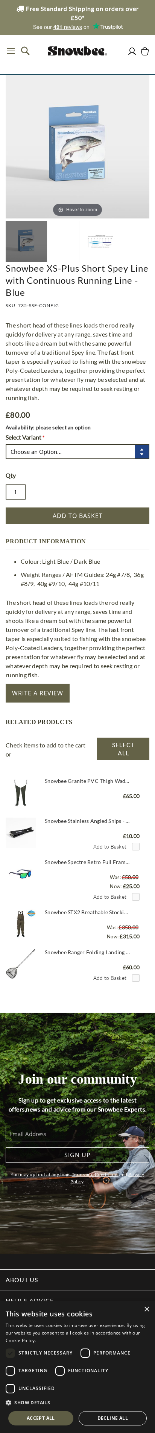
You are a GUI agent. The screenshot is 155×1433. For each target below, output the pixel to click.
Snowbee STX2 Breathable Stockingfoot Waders (87, 912)
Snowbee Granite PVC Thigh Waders (87, 781)
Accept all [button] (41, 1418)
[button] (77, 1403)
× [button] (146, 1309)
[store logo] (77, 50)
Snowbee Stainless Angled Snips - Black (87, 821)
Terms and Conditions (95, 1174)
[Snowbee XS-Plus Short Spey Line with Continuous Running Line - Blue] (26, 241)
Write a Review (37, 693)
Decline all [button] (112, 1418)
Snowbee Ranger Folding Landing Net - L (87, 952)
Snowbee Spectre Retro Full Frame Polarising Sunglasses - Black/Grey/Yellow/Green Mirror (87, 862)
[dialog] (77, 1367)
